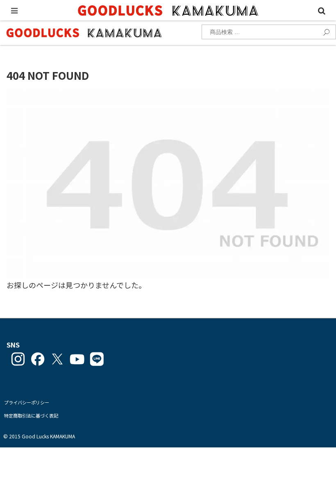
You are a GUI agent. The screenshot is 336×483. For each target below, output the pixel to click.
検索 (324, 31)
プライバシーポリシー (26, 402)
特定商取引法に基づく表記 (31, 415)
